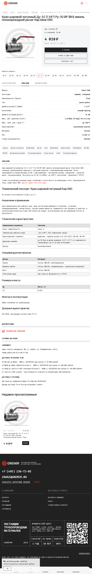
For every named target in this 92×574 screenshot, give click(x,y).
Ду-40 (47, 75)
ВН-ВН (86, 148)
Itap (45, 148)
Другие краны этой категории (34, 183)
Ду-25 (33, 75)
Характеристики (9, 83)
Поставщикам (6, 505)
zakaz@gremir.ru (14, 477)
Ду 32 (39, 148)
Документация (41, 83)
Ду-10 (11, 75)
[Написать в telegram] (36, 471)
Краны (5, 148)
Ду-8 (4, 75)
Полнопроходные (34, 153)
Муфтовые (30, 148)
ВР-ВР (5, 153)
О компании (7, 490)
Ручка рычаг (49, 153)
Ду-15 (19, 75)
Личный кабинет (84, 553)
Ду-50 (54, 75)
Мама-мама (65, 148)
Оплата (50, 501)
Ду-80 (69, 75)
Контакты (5, 497)
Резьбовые (77, 148)
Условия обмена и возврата (58, 505)
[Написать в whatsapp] (41, 471)
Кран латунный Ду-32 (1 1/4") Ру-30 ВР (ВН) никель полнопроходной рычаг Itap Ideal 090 (16, 436)
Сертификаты (6, 509)
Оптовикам (5, 501)
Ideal (58, 153)
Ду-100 (76, 75)
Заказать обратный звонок (16, 482)
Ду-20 (26, 75)
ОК (7, 568)
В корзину (66, 50)
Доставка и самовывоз (56, 497)
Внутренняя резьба (17, 153)
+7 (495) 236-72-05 (16, 471)
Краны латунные (17, 148)
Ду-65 (62, 75)
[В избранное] (86, 29)
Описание (25, 83)
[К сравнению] (82, 29)
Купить (25, 443)
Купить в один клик (65, 56)
